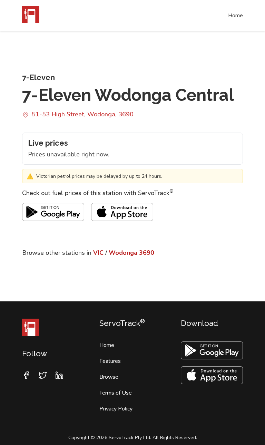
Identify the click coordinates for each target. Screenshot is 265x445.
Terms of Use (115, 393)
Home (235, 15)
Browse (108, 377)
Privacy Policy (115, 409)
